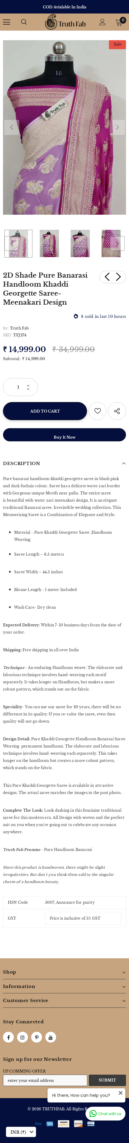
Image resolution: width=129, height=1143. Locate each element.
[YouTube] (50, 1037)
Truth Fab (19, 328)
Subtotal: (11, 359)
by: (6, 328)
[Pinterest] (36, 1037)
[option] (64, 7)
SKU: (7, 335)
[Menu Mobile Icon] (6, 22)
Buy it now (65, 437)
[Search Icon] (24, 22)
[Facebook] (8, 1037)
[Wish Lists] (97, 411)
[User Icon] (102, 22)
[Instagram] (22, 1037)
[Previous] (11, 127)
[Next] (117, 127)
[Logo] (65, 22)
